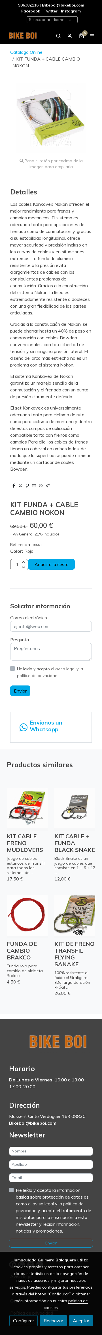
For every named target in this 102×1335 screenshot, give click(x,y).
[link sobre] (51, 1045)
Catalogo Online (26, 52)
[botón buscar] (58, 35)
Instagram (71, 11)
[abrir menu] (92, 35)
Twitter (51, 11)
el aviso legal (63, 668)
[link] (23, 35)
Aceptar (81, 1320)
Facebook (30, 11)
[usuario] (70, 35)
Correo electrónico (28, 617)
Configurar (23, 1320)
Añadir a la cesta (52, 564)
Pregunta (19, 639)
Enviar (20, 691)
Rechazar (53, 1320)
